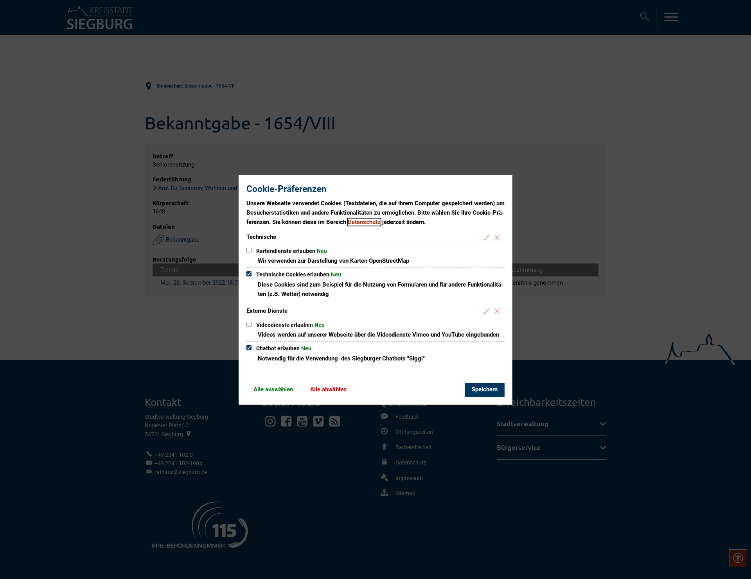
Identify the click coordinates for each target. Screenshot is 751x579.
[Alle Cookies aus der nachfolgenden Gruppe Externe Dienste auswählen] (487, 311)
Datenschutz (364, 222)
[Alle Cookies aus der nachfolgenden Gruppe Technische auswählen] (487, 237)
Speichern (485, 389)
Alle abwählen (328, 389)
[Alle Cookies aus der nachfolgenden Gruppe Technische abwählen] (498, 237)
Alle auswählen (273, 389)
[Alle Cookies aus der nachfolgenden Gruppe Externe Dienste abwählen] (498, 311)
